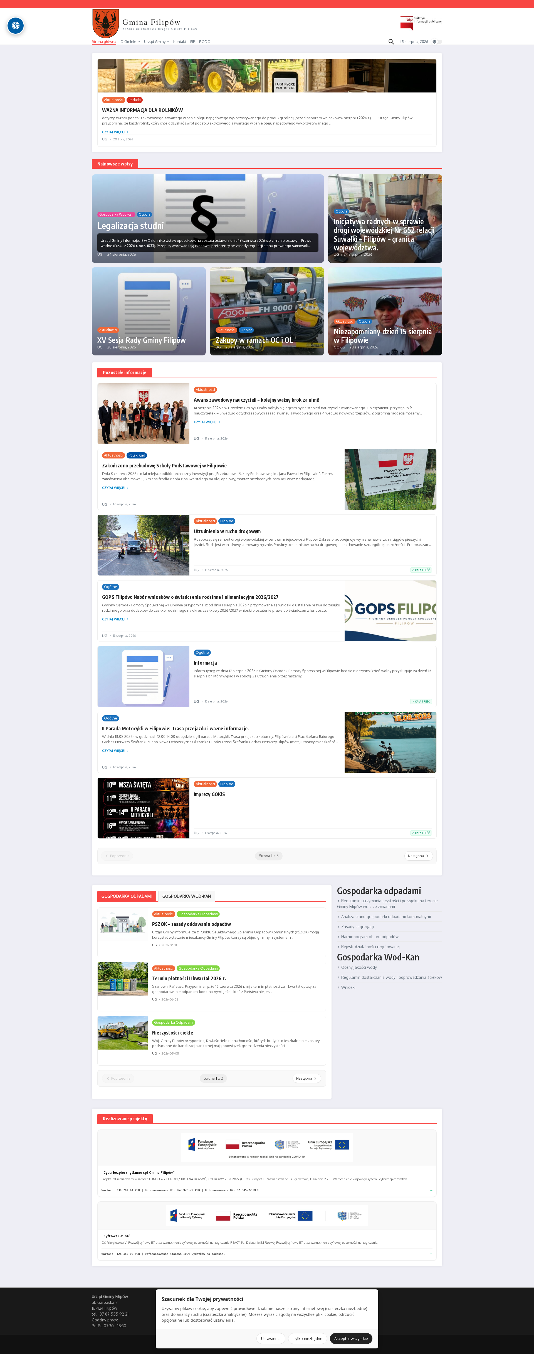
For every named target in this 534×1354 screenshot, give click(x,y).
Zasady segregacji (357, 926)
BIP (192, 41)
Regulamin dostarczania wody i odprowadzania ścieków (391, 977)
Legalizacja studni (130, 225)
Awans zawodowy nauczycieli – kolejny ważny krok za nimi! (256, 400)
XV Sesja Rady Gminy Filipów (141, 340)
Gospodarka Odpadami (198, 914)
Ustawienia (271, 1338)
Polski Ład (136, 455)
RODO (205, 41)
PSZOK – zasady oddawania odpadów (191, 924)
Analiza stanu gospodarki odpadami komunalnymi (386, 916)
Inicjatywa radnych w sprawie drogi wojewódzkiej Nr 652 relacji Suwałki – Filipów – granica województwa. (384, 234)
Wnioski (348, 987)
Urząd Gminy (154, 41)
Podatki (134, 99)
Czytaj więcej (113, 132)
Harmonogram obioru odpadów (370, 936)
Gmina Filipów (151, 21)
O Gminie (128, 41)
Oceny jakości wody (359, 967)
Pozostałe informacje (124, 372)
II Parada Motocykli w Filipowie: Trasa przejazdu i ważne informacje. (175, 728)
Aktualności (113, 99)
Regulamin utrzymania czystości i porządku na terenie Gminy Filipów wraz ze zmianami (387, 903)
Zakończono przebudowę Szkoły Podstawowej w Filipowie (164, 465)
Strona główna (104, 41)
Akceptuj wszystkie (351, 1338)
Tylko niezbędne (307, 1338)
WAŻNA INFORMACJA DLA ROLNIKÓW (142, 110)
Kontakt (179, 41)
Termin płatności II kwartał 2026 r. (189, 978)
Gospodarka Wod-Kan (116, 214)
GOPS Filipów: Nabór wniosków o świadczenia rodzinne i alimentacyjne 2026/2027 (190, 597)
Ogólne (144, 214)
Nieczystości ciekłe (172, 1032)
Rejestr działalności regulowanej (370, 946)
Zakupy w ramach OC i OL (254, 340)
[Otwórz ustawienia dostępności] (15, 26)
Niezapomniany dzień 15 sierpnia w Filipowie (383, 336)
